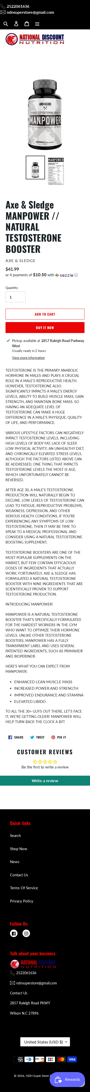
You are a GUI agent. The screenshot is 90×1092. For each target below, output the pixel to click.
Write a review (45, 780)
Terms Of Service (24, 888)
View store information (28, 358)
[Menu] (37, 23)
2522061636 (18, 6)
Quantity (12, 288)
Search (15, 835)
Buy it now (45, 327)
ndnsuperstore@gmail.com (30, 12)
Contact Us (19, 875)
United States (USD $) (43, 1041)
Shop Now (18, 848)
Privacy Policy (21, 901)
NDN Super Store (37, 1076)
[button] (42, 275)
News (15, 861)
